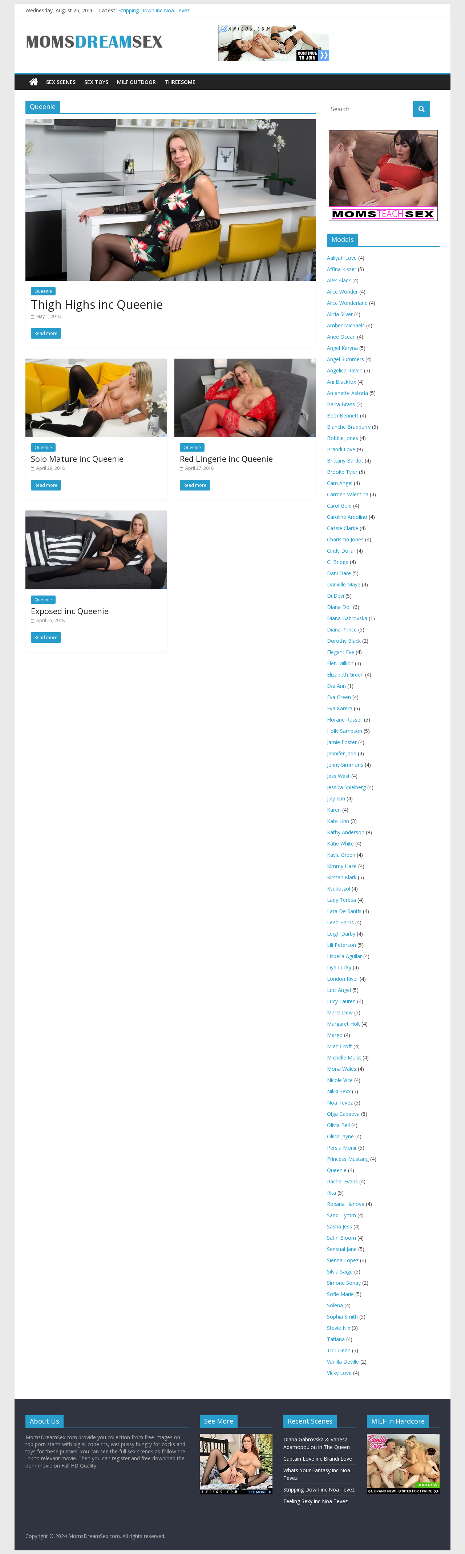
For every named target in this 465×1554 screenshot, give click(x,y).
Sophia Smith (342, 1316)
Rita (331, 1192)
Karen (334, 809)
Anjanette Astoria (347, 392)
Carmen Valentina (347, 494)
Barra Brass (341, 404)
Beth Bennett (343, 415)
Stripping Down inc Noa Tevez (154, 10)
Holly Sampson (344, 730)
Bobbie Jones (342, 438)
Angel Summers (345, 359)
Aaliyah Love (342, 257)
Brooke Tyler (342, 471)
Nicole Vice (340, 1080)
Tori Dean (339, 1350)
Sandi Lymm (341, 1215)
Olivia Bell (338, 1125)
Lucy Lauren (341, 1001)
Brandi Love (341, 449)
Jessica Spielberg (346, 787)
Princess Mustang (348, 1158)
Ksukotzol (338, 888)
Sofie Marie (340, 1294)
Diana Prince (342, 629)
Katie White (340, 843)
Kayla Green (341, 854)
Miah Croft (339, 1046)
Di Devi (335, 595)
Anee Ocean (341, 336)
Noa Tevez (340, 1102)
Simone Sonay (344, 1282)
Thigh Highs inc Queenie (97, 304)
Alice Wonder (342, 291)
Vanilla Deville (343, 1361)
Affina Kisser (341, 269)
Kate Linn (338, 821)
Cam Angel (339, 483)
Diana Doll (339, 607)
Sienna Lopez (343, 1260)
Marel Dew (340, 1012)
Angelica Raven (345, 370)
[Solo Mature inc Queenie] (96, 363)
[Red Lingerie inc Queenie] (245, 363)
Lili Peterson (341, 944)
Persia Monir (342, 1147)
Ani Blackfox (341, 381)
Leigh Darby (341, 933)
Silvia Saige (340, 1271)
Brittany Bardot (345, 460)
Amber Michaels (346, 325)
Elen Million (340, 663)
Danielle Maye (343, 584)
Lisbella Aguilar (344, 956)
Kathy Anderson (345, 832)
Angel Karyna (342, 347)
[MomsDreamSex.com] (94, 29)
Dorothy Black (344, 640)
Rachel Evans (342, 1181)
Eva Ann (336, 685)
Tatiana (336, 1339)
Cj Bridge (337, 561)
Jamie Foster (342, 742)
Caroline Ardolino (347, 516)
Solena (335, 1305)
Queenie (337, 1170)
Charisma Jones (345, 539)
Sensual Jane (342, 1249)
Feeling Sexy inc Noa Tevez (315, 1501)
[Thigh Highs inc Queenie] (170, 124)
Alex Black (339, 280)
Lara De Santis (344, 911)
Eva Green (339, 697)
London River (342, 978)
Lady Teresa (341, 899)
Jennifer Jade (341, 753)
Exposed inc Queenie (70, 610)
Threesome (180, 81)
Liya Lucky (339, 967)
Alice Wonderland (347, 302)
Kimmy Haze (342, 866)
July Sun (336, 798)
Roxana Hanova (345, 1203)
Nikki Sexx (339, 1091)
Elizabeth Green (345, 674)
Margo (335, 1035)
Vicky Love (339, 1372)
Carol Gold (339, 505)
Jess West (338, 775)
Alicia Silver (340, 314)
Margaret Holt (343, 1023)
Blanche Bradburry (349, 426)
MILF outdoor (136, 81)
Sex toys (96, 81)
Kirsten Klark (341, 877)
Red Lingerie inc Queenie (226, 458)
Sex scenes (61, 81)
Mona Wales (341, 1068)
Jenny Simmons (345, 764)
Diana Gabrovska (347, 618)
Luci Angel (339, 989)
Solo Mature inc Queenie (77, 458)
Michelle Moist (344, 1057)
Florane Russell (345, 719)
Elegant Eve (340, 652)
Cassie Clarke (342, 528)
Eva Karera (339, 708)
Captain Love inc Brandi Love (317, 1458)
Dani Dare (339, 573)
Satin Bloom (341, 1237)
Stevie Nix (338, 1327)
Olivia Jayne (340, 1136)
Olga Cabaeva (343, 1113)
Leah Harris (340, 922)
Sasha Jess (339, 1226)
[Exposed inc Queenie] (96, 515)
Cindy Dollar (341, 550)
